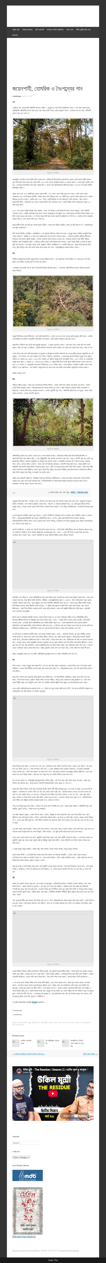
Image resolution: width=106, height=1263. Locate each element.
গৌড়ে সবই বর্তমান (90, 1054)
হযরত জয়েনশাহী (19, 1025)
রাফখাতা (15, 35)
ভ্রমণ (73, 1023)
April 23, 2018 (27, 96)
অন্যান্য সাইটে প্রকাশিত (55, 30)
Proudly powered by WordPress (26, 1250)
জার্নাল (25, 1023)
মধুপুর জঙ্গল (88, 1023)
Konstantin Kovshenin (69, 1250)
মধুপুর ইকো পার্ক (79, 1023)
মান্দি (13, 1025)
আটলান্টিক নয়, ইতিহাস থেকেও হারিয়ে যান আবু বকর (76, 1043)
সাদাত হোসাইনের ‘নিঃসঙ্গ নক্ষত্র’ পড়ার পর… (28, 1054)
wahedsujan (16, 96)
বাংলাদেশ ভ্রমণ (57, 1023)
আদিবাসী (34, 1023)
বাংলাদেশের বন (66, 1023)
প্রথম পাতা (16, 30)
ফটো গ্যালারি (39, 30)
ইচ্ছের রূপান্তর (27, 30)
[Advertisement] (53, 58)
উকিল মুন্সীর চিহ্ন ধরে (83, 30)
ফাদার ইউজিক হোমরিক (47, 1023)
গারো (38, 1023)
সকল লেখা (69, 30)
